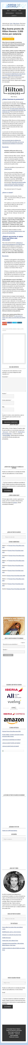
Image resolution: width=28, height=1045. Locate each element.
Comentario (5, 376)
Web (3, 407)
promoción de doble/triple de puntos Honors (15, 73)
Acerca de (5, 432)
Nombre (4, 393)
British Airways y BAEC (14, 329)
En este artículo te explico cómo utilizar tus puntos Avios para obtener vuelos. (13, 317)
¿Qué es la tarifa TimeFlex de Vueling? (11, 743)
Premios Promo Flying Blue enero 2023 (16, 575)
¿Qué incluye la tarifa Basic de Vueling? (11, 739)
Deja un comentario (8, 39)
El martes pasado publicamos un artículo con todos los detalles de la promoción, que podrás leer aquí (14, 110)
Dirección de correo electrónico (10, 644)
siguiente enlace (8, 169)
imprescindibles (6, 435)
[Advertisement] (15, 20)
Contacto (15, 502)
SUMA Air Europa (6, 937)
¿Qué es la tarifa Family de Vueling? (10, 746)
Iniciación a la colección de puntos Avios (11, 934)
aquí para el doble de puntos (15, 231)
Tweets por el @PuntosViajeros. (9, 830)
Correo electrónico (6, 400)
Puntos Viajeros (16, 1029)
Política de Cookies (14, 1037)
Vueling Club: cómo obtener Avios (10, 940)
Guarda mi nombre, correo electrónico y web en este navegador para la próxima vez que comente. (13, 416)
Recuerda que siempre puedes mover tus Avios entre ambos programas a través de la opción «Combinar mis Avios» (15, 184)
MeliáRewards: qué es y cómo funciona (11, 932)
